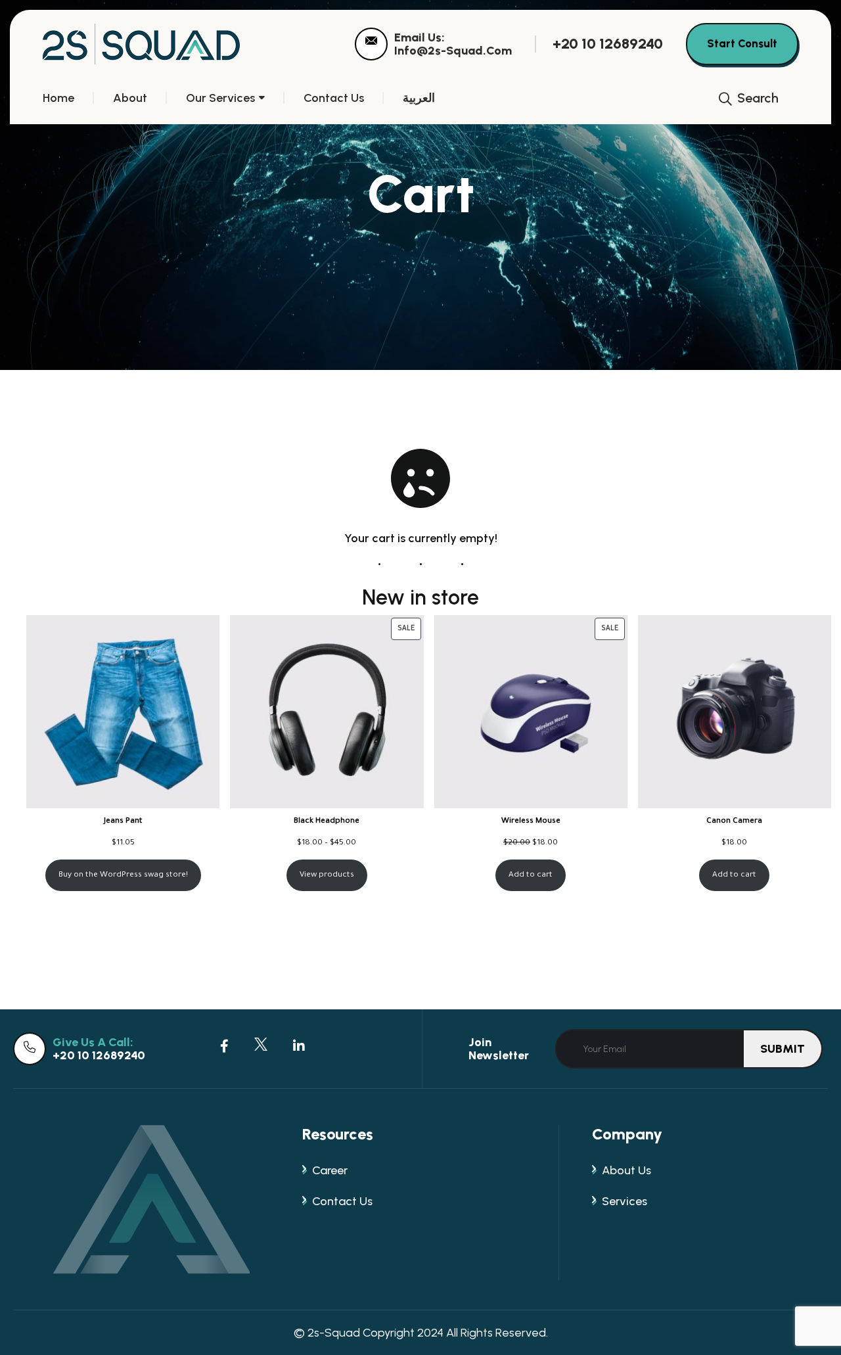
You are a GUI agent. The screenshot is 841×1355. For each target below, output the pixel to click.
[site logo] (141, 44)
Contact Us (334, 98)
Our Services (220, 98)
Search (756, 98)
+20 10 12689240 (608, 44)
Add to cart (531, 875)
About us (626, 1170)
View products (327, 875)
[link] (371, 44)
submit (782, 1049)
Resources (337, 1133)
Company (627, 1133)
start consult (742, 43)
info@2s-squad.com (453, 50)
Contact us (342, 1201)
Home (58, 98)
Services (624, 1201)
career (330, 1170)
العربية (419, 98)
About (130, 98)
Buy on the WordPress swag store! (123, 875)
